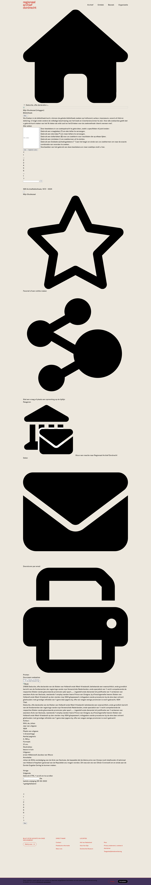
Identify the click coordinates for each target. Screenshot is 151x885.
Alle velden (27, 126)
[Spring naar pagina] (41, 181)
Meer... (25, 115)
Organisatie (123, 5)
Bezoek (111, 5)
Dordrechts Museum (86, 849)
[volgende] (23, 178)
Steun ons (59, 849)
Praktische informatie (63, 846)
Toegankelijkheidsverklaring (113, 851)
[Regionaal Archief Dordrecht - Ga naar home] (39, 5)
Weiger (112, 881)
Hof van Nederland (86, 842)
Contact (58, 842)
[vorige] (23, 152)
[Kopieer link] (39, 681)
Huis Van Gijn (84, 846)
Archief (90, 5)
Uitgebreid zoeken (32, 150)
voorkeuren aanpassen (43, 882)
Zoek (25, 150)
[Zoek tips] (40, 137)
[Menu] (23, 192)
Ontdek (101, 5)
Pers (105, 842)
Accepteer (122, 881)
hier (103, 147)
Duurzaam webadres (31, 677)
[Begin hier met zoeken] (75, 102)
